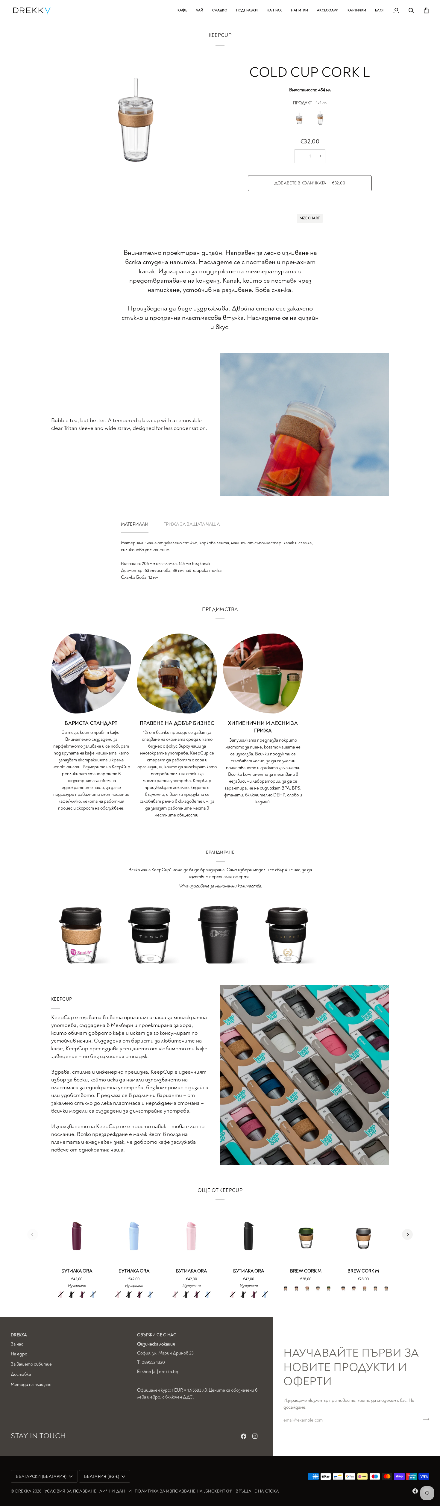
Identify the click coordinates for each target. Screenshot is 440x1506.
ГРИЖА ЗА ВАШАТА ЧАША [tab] (191, 524)
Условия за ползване (70, 1491)
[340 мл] (300, 119)
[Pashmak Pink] (61, 1294)
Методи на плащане (31, 1384)
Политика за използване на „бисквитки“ (184, 1491)
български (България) (41, 1476)
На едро (19, 1354)
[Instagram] (255, 1436)
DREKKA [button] (19, 1334)
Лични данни (115, 1491)
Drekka (23, 1491)
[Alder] (296, 1288)
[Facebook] (243, 1436)
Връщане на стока (257, 1491)
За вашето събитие (31, 1364)
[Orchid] (93, 1294)
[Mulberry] (82, 1294)
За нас (17, 1344)
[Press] (386, 1288)
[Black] (71, 1294)
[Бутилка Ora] (76, 1234)
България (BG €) (101, 1476)
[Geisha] (329, 1288)
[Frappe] (307, 1288)
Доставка (21, 1374)
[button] (182, 10)
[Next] (407, 1234)
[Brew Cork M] (305, 1234)
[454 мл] (320, 119)
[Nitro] (318, 1288)
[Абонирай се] (424, 1419)
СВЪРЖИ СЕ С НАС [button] (156, 1334)
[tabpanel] (220, 560)
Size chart (310, 218)
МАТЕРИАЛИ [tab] (134, 524)
